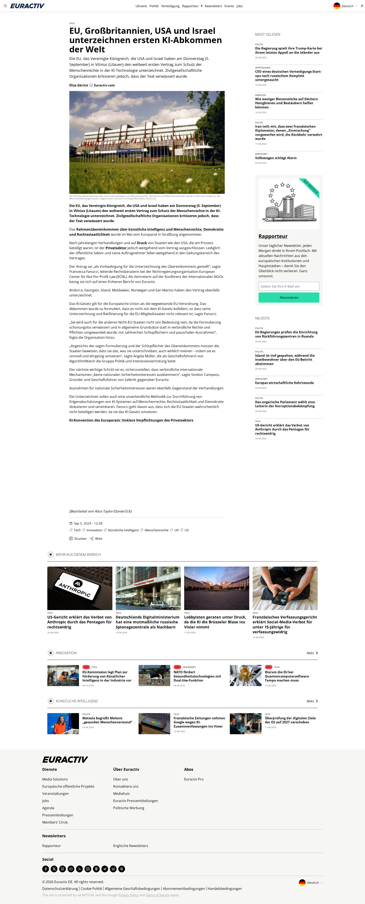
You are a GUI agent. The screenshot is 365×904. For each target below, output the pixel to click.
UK (176, 530)
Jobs (240, 6)
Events (229, 6)
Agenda (48, 808)
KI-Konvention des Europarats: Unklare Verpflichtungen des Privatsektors (131, 420)
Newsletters (213, 6)
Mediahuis (121, 793)
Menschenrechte (157, 530)
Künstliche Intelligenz (123, 530)
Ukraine (141, 6)
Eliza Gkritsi (78, 85)
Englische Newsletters (130, 845)
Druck (142, 243)
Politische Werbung (128, 808)
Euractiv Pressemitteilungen (135, 800)
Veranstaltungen (55, 793)
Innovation (94, 530)
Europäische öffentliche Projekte (68, 786)
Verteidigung (170, 6)
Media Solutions (55, 779)
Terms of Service (158, 895)
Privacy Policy (128, 895)
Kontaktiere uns (126, 786)
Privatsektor (116, 248)
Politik (154, 6)
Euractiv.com (104, 85)
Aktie (98, 538)
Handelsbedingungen (225, 888)
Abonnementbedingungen (184, 888)
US (187, 530)
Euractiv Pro (194, 779)
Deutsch (348, 6)
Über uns (120, 779)
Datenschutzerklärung (60, 888)
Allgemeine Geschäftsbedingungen (132, 888)
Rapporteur (190, 6)
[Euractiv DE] (27, 5)
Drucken (80, 538)
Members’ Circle (55, 822)
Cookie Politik (91, 888)
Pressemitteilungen (57, 815)
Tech (72, 23)
